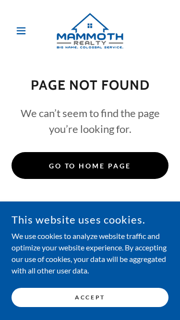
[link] (90, 31)
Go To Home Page (90, 166)
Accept (90, 297)
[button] (23, 30)
